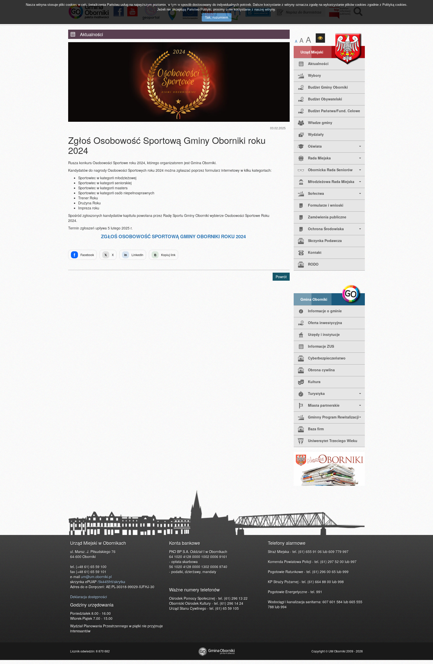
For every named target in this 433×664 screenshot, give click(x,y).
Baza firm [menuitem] (316, 428)
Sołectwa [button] (316, 193)
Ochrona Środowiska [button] (326, 228)
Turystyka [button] (316, 393)
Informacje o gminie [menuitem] (325, 310)
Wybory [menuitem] (314, 75)
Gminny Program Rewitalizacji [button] (333, 416)
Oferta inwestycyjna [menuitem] (325, 322)
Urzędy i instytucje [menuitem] (324, 334)
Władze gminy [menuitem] (320, 122)
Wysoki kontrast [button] (320, 38)
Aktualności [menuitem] (318, 63)
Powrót (281, 276)
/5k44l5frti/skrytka (111, 581)
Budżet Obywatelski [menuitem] (325, 98)
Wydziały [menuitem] (316, 134)
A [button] (296, 41)
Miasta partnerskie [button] (324, 405)
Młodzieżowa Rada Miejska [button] (331, 181)
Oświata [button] (315, 146)
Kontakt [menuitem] (314, 252)
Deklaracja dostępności (88, 596)
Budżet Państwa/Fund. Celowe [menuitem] (334, 110)
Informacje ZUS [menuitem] (321, 346)
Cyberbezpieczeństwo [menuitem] (327, 357)
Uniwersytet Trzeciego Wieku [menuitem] (332, 440)
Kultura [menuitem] (314, 381)
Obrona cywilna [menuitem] (321, 369)
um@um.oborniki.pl (96, 576)
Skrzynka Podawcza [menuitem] (325, 240)
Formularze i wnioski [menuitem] (325, 205)
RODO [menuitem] (313, 264)
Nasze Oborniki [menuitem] (329, 469)
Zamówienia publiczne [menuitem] (327, 216)
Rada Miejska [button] (319, 157)
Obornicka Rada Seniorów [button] (330, 169)
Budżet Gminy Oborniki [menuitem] (328, 87)
